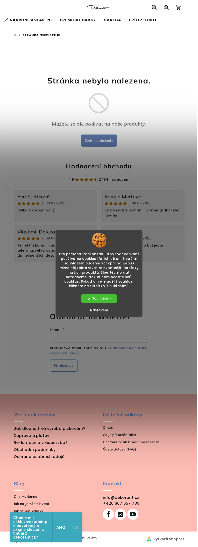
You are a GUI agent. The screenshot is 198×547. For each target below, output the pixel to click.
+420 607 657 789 (121, 503)
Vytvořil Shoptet (168, 539)
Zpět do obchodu (99, 140)
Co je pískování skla (119, 434)
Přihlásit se (64, 365)
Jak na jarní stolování (31, 503)
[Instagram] (120, 514)
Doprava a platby (32, 435)
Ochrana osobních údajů (39, 456)
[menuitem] (28, 20)
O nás (108, 427)
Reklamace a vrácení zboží (41, 442)
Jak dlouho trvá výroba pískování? (49, 428)
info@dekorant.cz (121, 497)
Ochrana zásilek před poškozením (131, 442)
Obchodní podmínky (35, 449)
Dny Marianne (25, 496)
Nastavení (99, 310)
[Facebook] (108, 514)
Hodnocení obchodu (99, 166)
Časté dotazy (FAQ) (119, 449)
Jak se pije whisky (28, 511)
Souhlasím (101, 298)
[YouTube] (132, 514)
